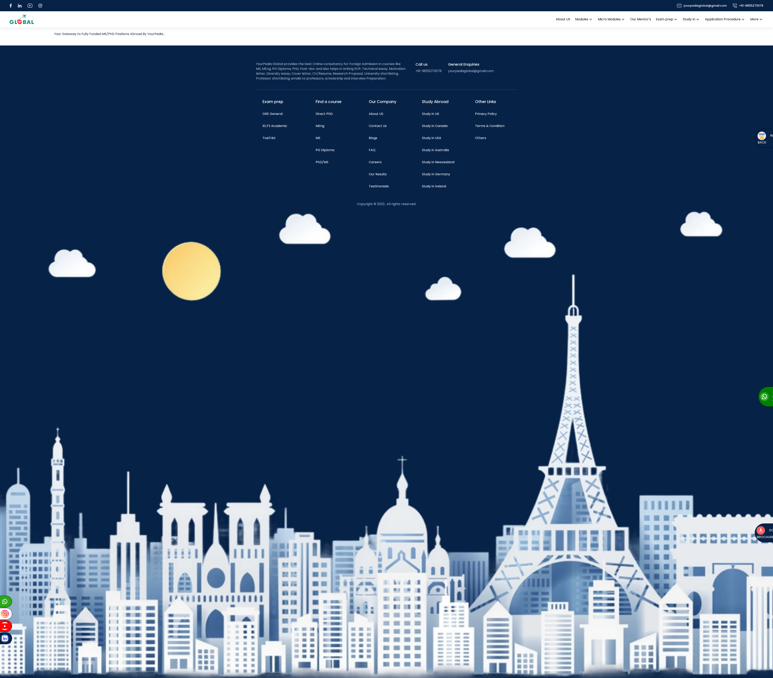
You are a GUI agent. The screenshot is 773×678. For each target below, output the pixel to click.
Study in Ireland (434, 186)
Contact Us (378, 126)
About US (563, 19)
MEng (320, 126)
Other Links (485, 101)
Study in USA (431, 138)
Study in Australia (435, 150)
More (754, 19)
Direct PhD (324, 113)
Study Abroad (435, 101)
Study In (689, 19)
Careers (375, 162)
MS (318, 138)
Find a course (328, 101)
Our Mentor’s (640, 19)
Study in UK (430, 113)
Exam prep (664, 19)
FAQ (372, 150)
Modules (581, 19)
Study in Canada (434, 126)
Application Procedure (723, 19)
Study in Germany (436, 174)
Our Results (378, 174)
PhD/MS (322, 162)
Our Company (382, 101)
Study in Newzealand (438, 162)
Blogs (373, 138)
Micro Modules (609, 19)
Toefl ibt (269, 138)
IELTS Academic (274, 126)
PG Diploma (325, 150)
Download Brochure (738, 534)
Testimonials (379, 186)
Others (480, 138)
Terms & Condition (489, 126)
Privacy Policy (486, 113)
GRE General (272, 113)
